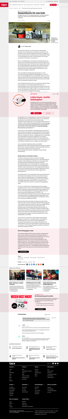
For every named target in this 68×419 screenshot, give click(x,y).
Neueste (46, 314)
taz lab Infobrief (25, 392)
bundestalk (11, 387)
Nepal (23, 374)
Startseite (10, 8)
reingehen (11, 395)
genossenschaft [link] (50, 1)
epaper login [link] (56, 1)
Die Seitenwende (38, 372)
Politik (10, 369)
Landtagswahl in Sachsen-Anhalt (27, 372)
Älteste (49, 314)
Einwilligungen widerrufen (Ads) (40, 414)
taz (12, 363)
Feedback (24, 401)
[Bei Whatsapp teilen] (36, 264)
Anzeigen (11, 406)
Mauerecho (11, 392)
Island (23, 369)
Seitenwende (52, 412)
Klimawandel (24, 379)
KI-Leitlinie (56, 410)
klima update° (11, 390)
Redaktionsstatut (42, 410)
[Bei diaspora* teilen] (38, 264)
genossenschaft (50, 371)
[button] (58, 5)
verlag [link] (10, 1)
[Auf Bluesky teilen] (32, 264)
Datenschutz (41, 412)
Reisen (10, 401)
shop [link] (19, 1)
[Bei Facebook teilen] (34, 264)
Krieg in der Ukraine (25, 375)
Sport (10, 375)
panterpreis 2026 (50, 377)
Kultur (10, 374)
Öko (10, 371)
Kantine (10, 403)
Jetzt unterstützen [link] (23, 251)
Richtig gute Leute (25, 377)
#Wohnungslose (20, 257)
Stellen (36, 374)
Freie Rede (11, 393)
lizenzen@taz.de (16, 412)
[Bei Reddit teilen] (41, 264)
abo (48, 369)
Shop (10, 405)
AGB (49, 412)
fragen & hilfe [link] (22, 1)
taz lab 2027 (37, 393)
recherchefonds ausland (51, 374)
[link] (10, 5)
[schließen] (58, 94)
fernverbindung (12, 388)
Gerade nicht (54, 93)
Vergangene (37, 392)
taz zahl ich (49, 372)
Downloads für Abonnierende (27, 406)
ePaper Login (24, 404)
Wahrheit (11, 380)
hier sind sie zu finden (29, 320)
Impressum (46, 412)
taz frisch (23, 388)
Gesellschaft (16, 8)
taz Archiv (49, 392)
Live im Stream (37, 390)
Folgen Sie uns (49, 363)
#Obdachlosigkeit (26, 257)
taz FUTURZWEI (50, 389)
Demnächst (37, 387)
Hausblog (36, 371)
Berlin (10, 377)
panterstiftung (50, 375)
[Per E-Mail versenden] (27, 264)
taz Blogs (49, 387)
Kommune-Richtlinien (50, 410)
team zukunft (24, 387)
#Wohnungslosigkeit (33, 257)
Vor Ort (36, 388)
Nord (10, 379)
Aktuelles (36, 369)
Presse (36, 375)
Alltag (20, 8)
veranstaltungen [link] (14, 1)
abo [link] (46, 1)
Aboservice (24, 403)
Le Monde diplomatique (51, 390)
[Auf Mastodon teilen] (29, 264)
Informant (37, 412)
